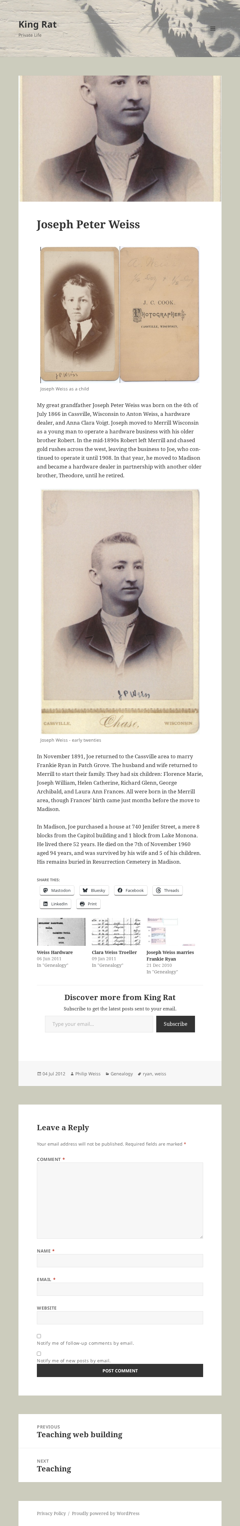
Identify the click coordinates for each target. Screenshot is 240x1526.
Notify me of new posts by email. (74, 1361)
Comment (51, 1159)
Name (46, 1251)
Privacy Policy (51, 1513)
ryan (147, 1074)
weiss (160, 1074)
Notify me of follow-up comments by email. (85, 1343)
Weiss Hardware (55, 952)
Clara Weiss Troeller (114, 952)
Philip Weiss (88, 1074)
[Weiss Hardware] (61, 932)
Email (46, 1279)
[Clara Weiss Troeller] (116, 932)
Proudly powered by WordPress (105, 1513)
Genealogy (122, 1074)
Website (47, 1308)
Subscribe (176, 1023)
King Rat (37, 24)
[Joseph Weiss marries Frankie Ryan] (171, 932)
